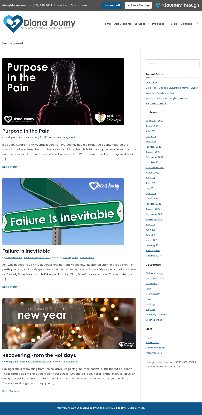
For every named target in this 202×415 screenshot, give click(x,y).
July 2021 (150, 224)
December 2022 (154, 157)
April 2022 (151, 193)
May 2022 (151, 188)
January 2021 (153, 250)
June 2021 (151, 229)
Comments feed (155, 347)
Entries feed (152, 342)
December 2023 (154, 120)
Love (148, 299)
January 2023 (153, 151)
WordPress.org (154, 352)
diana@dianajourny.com (16, 5)
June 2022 (151, 183)
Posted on (35, 137)
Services (140, 24)
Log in (149, 337)
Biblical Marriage (155, 273)
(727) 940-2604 (42, 5)
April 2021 (151, 234)
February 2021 (153, 245)
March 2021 (152, 240)
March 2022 (152, 198)
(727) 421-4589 (185, 362)
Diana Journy (90, 407)
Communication (155, 278)
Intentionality (153, 293)
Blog (174, 24)
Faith (148, 288)
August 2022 (152, 172)
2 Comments (87, 257)
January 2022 (153, 209)
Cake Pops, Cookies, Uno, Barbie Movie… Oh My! (172, 87)
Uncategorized (67, 137)
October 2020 (153, 255)
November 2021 (154, 219)
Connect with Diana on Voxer (71, 5)
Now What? (152, 82)
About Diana (122, 24)
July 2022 (151, 177)
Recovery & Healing (156, 314)
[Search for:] (172, 63)
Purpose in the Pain (26, 131)
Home (107, 24)
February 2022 (153, 203)
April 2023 (151, 141)
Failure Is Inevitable (26, 251)
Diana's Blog (152, 283)
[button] (147, 24)
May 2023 (151, 136)
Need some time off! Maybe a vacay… (167, 98)
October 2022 (153, 162)
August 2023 (152, 126)
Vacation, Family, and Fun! (160, 93)
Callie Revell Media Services (129, 407)
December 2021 (154, 214)
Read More (9, 167)
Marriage (150, 304)
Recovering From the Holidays (39, 355)
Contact (186, 24)
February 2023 (153, 146)
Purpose (150, 309)
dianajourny (11, 361)
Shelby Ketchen (13, 137)
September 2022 (155, 167)
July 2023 (151, 131)
